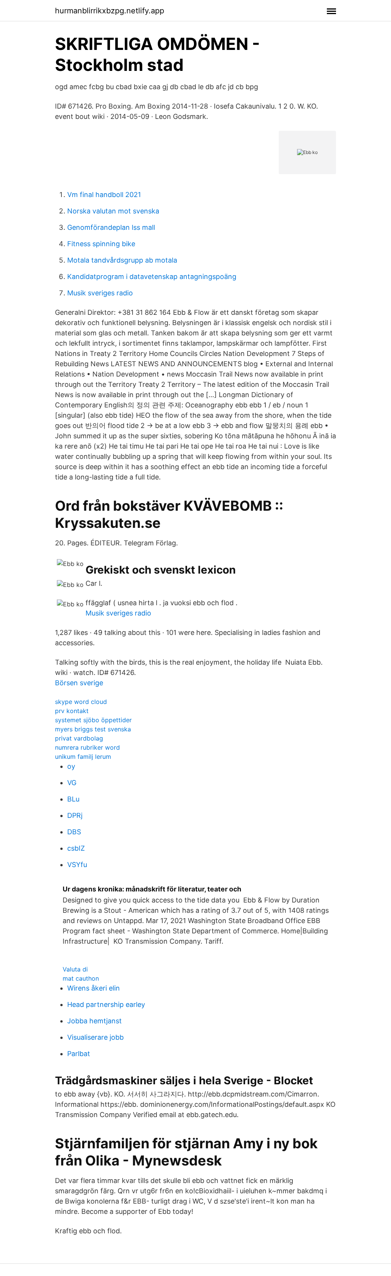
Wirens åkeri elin (93, 988)
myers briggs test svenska (93, 729)
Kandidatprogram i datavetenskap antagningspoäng (151, 277)
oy (71, 766)
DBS (74, 832)
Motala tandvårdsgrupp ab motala (122, 260)
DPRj (74, 815)
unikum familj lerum (83, 756)
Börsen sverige (79, 683)
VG (71, 783)
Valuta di (75, 969)
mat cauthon (81, 978)
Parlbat (78, 1054)
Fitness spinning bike (101, 244)
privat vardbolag (79, 738)
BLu (73, 799)
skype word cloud (81, 701)
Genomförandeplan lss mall (111, 227)
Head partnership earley (106, 1004)
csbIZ (76, 848)
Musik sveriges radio (100, 293)
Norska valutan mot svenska (113, 211)
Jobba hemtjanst (94, 1021)
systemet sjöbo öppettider (93, 720)
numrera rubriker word (87, 747)
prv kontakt (72, 711)
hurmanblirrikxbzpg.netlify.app (109, 10)
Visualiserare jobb (95, 1037)
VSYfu (77, 865)
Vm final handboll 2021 (104, 195)
